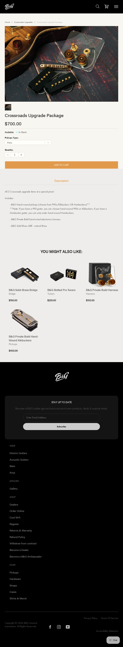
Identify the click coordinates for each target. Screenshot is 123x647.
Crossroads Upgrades (23, 22)
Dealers (14, 504)
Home (7, 22)
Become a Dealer (19, 550)
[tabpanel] (61, 64)
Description (61, 181)
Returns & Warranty (21, 530)
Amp (12, 472)
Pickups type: (12, 137)
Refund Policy (17, 537)
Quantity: (9, 150)
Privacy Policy (90, 618)
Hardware (15, 579)
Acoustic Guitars (19, 459)
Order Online (17, 511)
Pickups (14, 572)
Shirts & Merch (18, 598)
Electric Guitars (18, 453)
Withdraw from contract (23, 543)
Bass (12, 466)
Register (14, 524)
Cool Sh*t (15, 517)
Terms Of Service (109, 618)
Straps (13, 585)
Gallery (14, 488)
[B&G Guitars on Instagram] (59, 628)
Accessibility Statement (107, 631)
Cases (13, 592)
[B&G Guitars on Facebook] (50, 628)
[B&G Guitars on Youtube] (68, 628)
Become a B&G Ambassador (26, 556)
